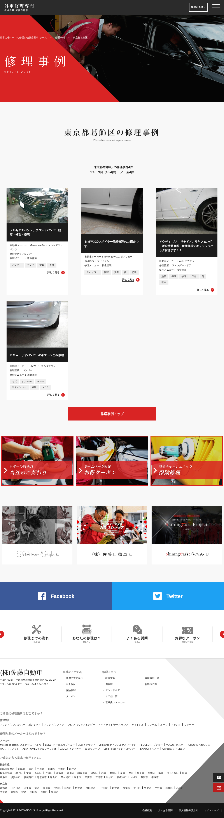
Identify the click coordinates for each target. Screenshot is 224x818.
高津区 (51, 768)
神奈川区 (82, 773)
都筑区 (151, 773)
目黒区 (44, 791)
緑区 (184, 773)
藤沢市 (144, 777)
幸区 (31, 768)
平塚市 (155, 777)
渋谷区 (57, 788)
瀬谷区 (94, 773)
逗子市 (109, 777)
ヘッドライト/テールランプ (113, 724)
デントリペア (112, 690)
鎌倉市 (53, 777)
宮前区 (62, 768)
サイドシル (138, 724)
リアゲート (190, 724)
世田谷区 (90, 788)
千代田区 (103, 788)
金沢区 (38, 773)
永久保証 (71, 684)
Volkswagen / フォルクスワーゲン (117, 744)
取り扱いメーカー (115, 702)
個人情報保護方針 (188, 810)
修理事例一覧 (152, 678)
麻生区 (72, 768)
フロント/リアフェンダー (81, 724)
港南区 (59, 773)
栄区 (28, 773)
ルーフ (164, 724)
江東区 (27, 788)
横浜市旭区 (6, 773)
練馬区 (54, 791)
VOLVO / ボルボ (174, 744)
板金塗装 (110, 678)
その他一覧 (111, 696)
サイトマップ (211, 810)
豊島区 (14, 791)
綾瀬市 (3, 777)
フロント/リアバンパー (12, 724)
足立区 (115, 788)
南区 (160, 773)
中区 (131, 773)
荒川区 (46, 788)
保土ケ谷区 (173, 773)
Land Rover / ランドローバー (119, 748)
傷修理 (109, 684)
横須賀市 (28, 777)
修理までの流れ (74, 678)
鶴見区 (140, 773)
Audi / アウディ (86, 744)
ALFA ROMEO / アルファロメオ (39, 748)
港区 (37, 788)
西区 (103, 773)
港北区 (70, 773)
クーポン (71, 696)
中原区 (40, 768)
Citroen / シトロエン (173, 748)
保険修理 (71, 690)
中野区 (158, 788)
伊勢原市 (15, 777)
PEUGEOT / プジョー (151, 744)
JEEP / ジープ (92, 748)
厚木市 (77, 777)
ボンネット (34, 724)
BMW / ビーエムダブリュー (60, 744)
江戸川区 (15, 788)
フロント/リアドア (54, 724)
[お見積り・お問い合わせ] (218, 787)
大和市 (133, 777)
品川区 (180, 788)
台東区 (126, 788)
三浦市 (99, 777)
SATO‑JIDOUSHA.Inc (30, 810)
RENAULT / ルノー (149, 748)
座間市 (88, 777)
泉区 (122, 773)
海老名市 (42, 777)
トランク (176, 724)
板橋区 (169, 788)
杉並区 (78, 788)
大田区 (137, 788)
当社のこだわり (73, 672)
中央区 (147, 788)
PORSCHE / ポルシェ (198, 744)
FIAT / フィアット (9, 748)
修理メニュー (110, 672)
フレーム (152, 724)
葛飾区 (3, 788)
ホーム (23, 37)
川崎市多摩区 (7, 768)
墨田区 (33, 791)
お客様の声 (151, 684)
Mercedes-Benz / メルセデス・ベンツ (21, 744)
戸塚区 (48, 773)
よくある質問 (165, 810)
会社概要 (147, 810)
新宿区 (68, 788)
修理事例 (60, 37)
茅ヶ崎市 (65, 777)
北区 (23, 791)
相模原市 (121, 777)
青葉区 (113, 773)
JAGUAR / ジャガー (70, 748)
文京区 (3, 791)
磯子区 (19, 773)
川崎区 (21, 768)
